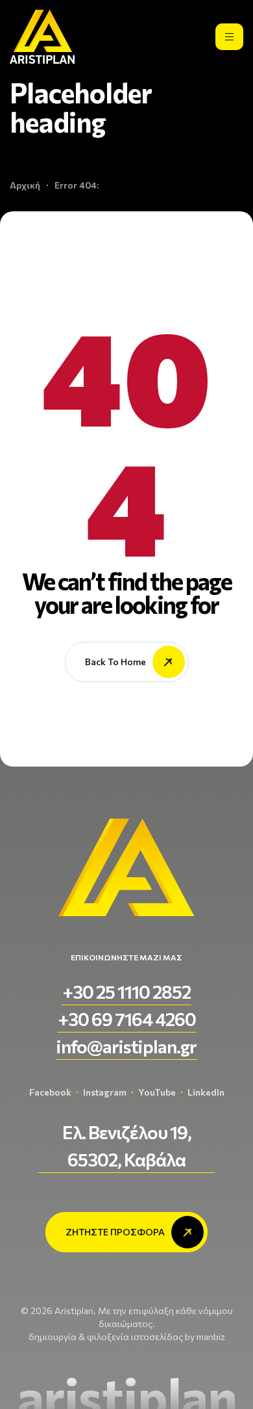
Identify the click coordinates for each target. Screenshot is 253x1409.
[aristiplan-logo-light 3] (42, 37)
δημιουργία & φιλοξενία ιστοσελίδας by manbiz (127, 1336)
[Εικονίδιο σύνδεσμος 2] (229, 37)
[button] (126, 991)
